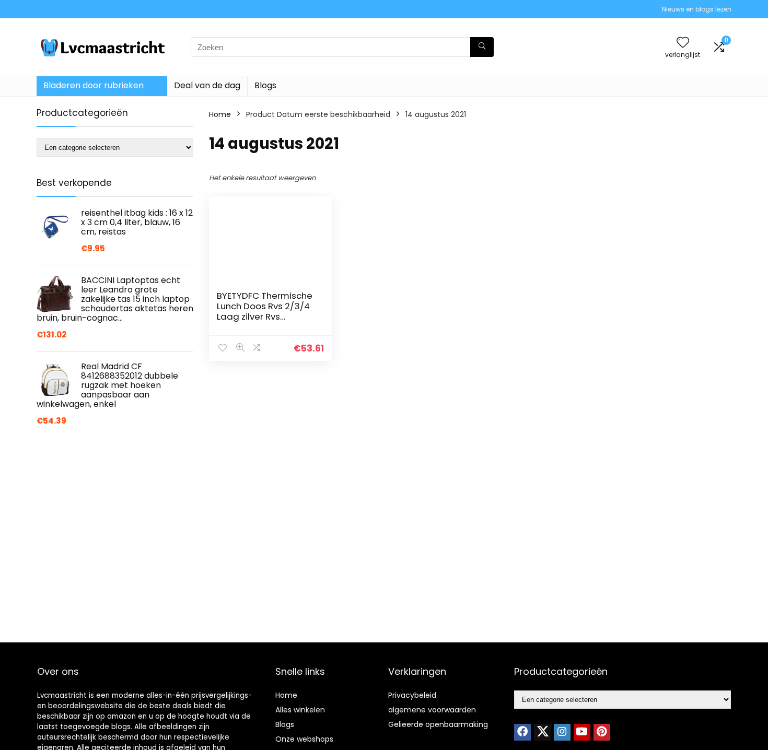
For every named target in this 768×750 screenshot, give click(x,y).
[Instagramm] (562, 732)
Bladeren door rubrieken (93, 85)
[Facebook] (522, 732)
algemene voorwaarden (432, 710)
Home (220, 114)
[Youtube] (582, 732)
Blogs (265, 85)
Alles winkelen (300, 710)
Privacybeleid (412, 695)
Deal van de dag (207, 85)
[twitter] (542, 732)
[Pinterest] (602, 732)
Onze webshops (304, 739)
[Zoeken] (482, 47)
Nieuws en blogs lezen (696, 9)
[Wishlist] (683, 43)
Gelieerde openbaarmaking (438, 724)
